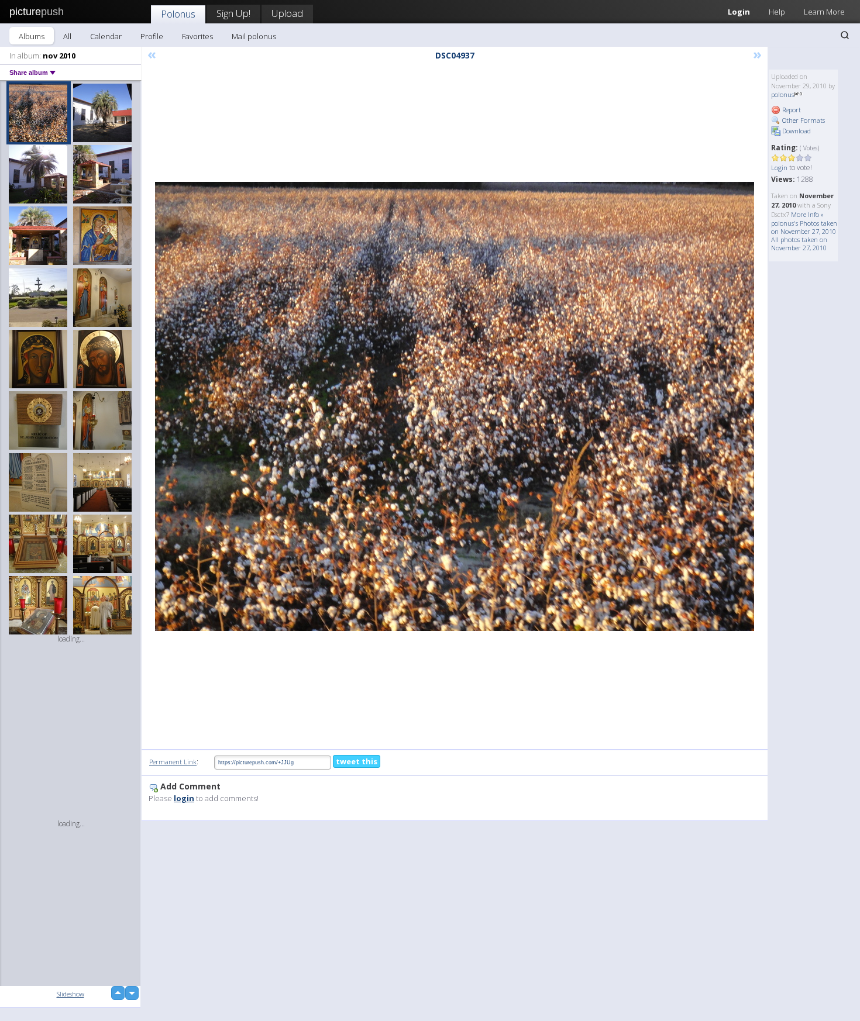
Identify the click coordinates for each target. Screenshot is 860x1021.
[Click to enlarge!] (454, 406)
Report (790, 109)
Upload (287, 13)
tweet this (356, 761)
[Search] (844, 35)
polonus (782, 94)
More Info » (807, 214)
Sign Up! (233, 13)
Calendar (106, 36)
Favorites (197, 36)
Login (739, 11)
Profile (151, 36)
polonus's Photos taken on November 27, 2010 (804, 227)
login (184, 798)
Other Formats (802, 120)
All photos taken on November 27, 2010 (799, 243)
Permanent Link (173, 761)
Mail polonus (254, 36)
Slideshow (70, 993)
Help (777, 11)
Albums (31, 36)
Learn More (824, 11)
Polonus (178, 13)
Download (795, 130)
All (67, 36)
